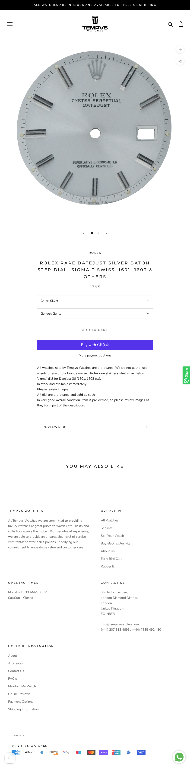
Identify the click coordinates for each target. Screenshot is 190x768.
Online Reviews (19, 694)
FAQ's (12, 678)
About (12, 655)
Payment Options (20, 701)
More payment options (95, 355)
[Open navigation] (10, 24)
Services (107, 528)
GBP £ (16, 735)
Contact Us (16, 671)
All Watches (109, 520)
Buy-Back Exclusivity (115, 543)
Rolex (95, 252)
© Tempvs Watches (29, 745)
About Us (108, 551)
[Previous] (83, 233)
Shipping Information (23, 709)
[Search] (170, 24)
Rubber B (107, 566)
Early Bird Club (111, 559)
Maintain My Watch (22, 686)
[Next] (107, 233)
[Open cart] (181, 24)
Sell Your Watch (112, 536)
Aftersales (15, 663)
